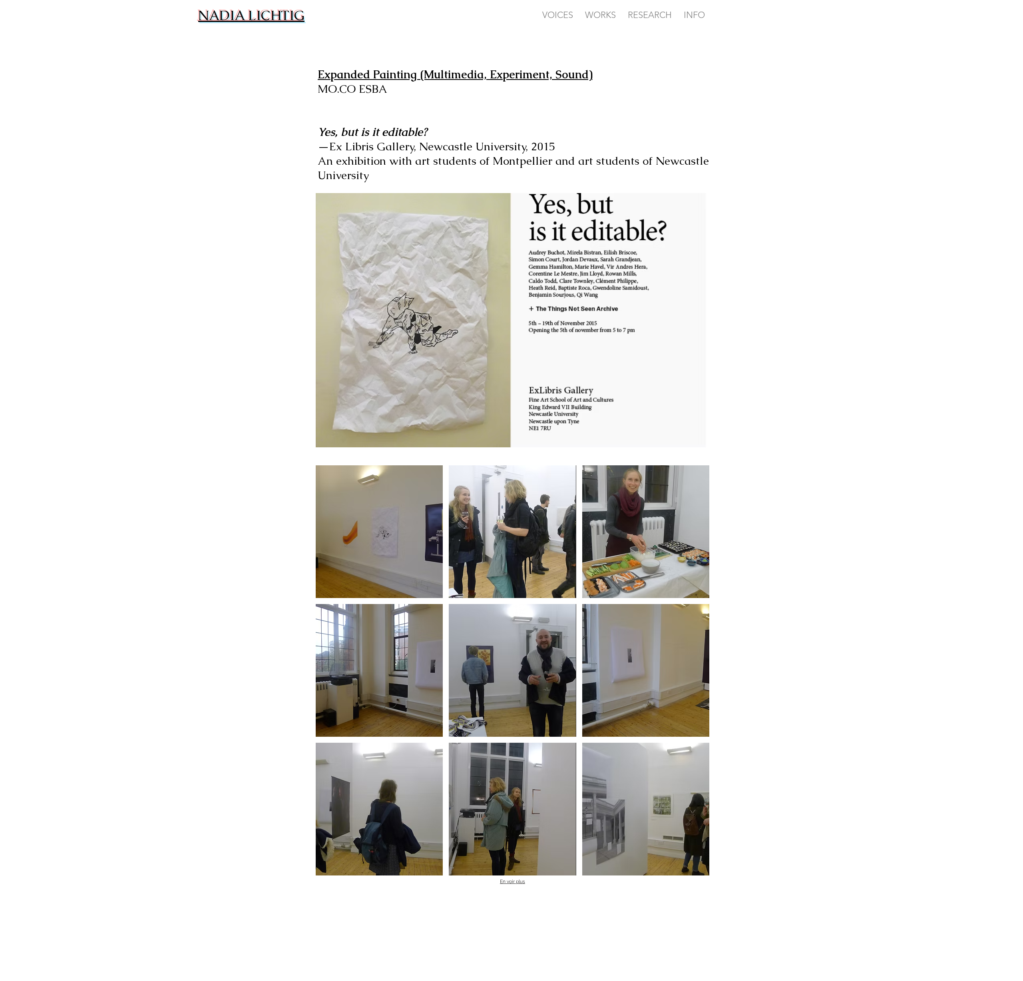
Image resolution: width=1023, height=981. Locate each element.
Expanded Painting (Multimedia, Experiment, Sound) (455, 74)
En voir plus (512, 881)
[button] (379, 531)
